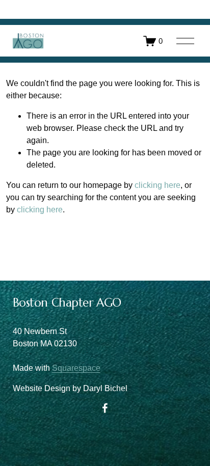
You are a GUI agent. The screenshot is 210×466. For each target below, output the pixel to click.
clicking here (157, 185)
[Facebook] (105, 408)
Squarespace (76, 368)
